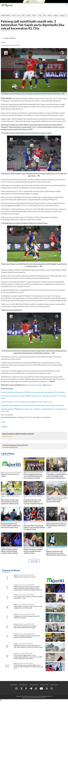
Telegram (49, 385)
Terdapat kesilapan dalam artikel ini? (15, 445)
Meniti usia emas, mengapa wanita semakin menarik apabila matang (33, 551)
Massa (34, 15)
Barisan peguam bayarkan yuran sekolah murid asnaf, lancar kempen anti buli (33, 476)
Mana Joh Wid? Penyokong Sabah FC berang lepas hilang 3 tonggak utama (34, 527)
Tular (39, 15)
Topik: (3, 422)
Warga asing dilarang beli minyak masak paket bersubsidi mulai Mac (27, 636)
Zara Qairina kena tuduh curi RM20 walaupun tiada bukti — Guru (56, 525)
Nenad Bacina (37, 417)
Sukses (29, 15)
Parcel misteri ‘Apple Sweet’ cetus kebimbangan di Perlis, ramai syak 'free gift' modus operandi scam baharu (28, 656)
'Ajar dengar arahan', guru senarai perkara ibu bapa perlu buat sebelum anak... (10, 502)
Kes (44, 15)
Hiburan (62, 15)
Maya (25, 472)
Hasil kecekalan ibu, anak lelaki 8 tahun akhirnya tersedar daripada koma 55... (34, 502)
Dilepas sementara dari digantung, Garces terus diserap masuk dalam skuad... (56, 553)
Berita (3, 472)
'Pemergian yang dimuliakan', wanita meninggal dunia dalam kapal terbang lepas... (56, 476)
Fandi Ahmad (46, 417)
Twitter (27, 385)
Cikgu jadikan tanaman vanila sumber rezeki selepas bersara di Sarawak (56, 500)
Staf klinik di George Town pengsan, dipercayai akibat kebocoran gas (25, 626)
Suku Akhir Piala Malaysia (8, 417)
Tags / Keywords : (7, 415)
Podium (56, 15)
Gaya (18, 15)
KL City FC (29, 417)
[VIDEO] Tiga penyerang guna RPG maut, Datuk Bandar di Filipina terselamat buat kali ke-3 (28, 666)
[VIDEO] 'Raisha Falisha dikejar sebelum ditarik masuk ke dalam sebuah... (10, 551)
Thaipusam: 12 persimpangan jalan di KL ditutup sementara (27, 616)
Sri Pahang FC (21, 417)
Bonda (8, 15)
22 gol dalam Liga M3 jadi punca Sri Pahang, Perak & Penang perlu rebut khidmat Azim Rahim (32, 405)
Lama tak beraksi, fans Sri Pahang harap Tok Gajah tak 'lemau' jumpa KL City (26, 402)
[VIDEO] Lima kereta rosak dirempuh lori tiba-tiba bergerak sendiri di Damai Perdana (28, 646)
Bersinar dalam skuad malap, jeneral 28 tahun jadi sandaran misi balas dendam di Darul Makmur (33, 392)
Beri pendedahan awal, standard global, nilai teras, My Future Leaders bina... (11, 525)
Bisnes (50, 15)
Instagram (39, 385)
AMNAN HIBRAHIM (9, 38)
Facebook (33, 385)
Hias (23, 15)
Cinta (13, 15)
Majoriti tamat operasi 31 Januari (10, 475)
